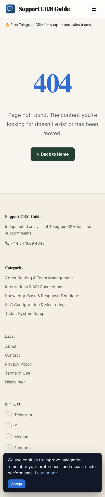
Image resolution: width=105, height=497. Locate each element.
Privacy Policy (18, 364)
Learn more (46, 472)
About (11, 346)
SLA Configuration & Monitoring (35, 304)
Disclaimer (15, 382)
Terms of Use (17, 373)
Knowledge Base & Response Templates (42, 295)
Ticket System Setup (25, 313)
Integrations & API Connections (34, 286)
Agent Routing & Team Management (39, 277)
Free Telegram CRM (26, 24)
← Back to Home (52, 154)
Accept (16, 484)
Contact (12, 355)
